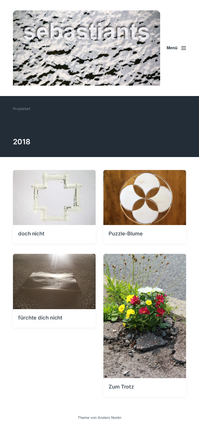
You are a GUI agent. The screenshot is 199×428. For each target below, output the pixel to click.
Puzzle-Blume (126, 233)
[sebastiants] (86, 48)
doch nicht (31, 233)
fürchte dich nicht (40, 318)
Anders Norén (109, 417)
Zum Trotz (121, 387)
